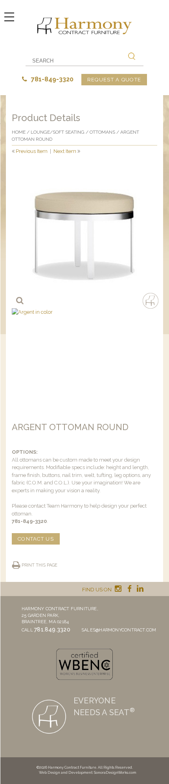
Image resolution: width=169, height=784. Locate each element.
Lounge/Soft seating (57, 132)
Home (19, 132)
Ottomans (102, 132)
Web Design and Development (65, 773)
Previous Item (32, 151)
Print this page (39, 565)
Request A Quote (114, 80)
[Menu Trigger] (9, 17)
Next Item (64, 151)
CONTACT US (36, 539)
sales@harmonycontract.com (118, 630)
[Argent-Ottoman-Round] (84, 235)
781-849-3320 (51, 79)
